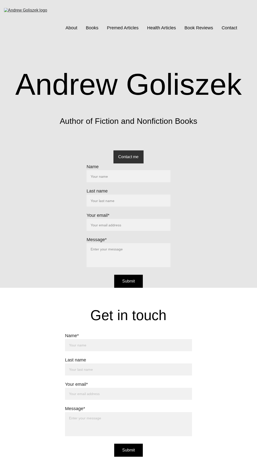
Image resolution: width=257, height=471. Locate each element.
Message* (97, 239)
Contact (229, 27)
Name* (72, 335)
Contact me (128, 157)
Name (93, 166)
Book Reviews (198, 27)
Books (92, 27)
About (71, 27)
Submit (128, 281)
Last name (97, 191)
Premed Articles (123, 27)
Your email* (98, 215)
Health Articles (161, 27)
